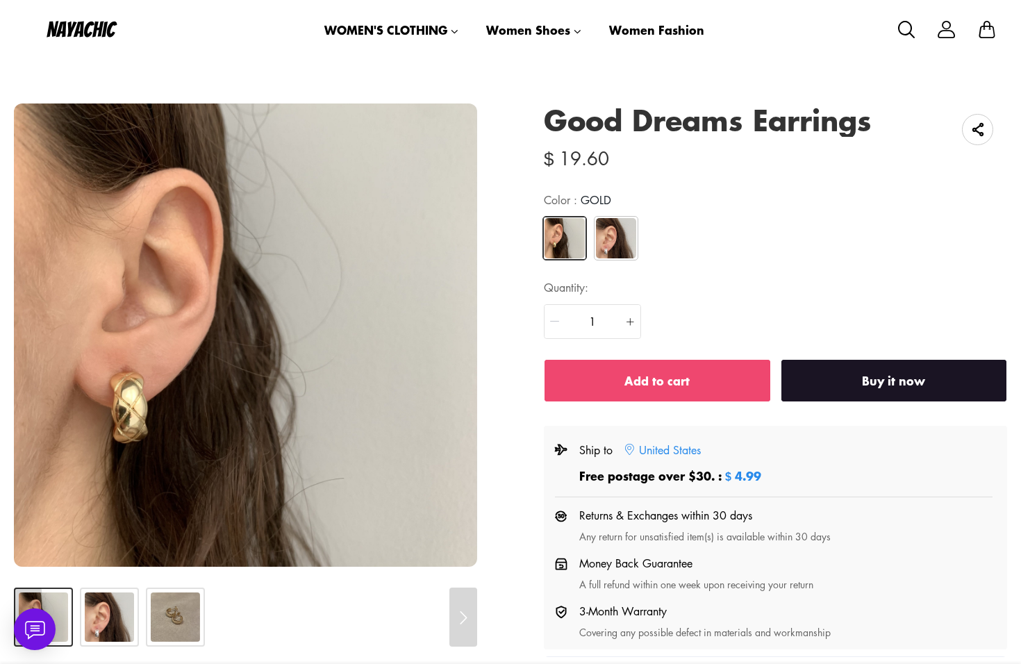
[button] (555, 321)
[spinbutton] (592, 321)
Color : (577, 200)
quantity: (566, 287)
